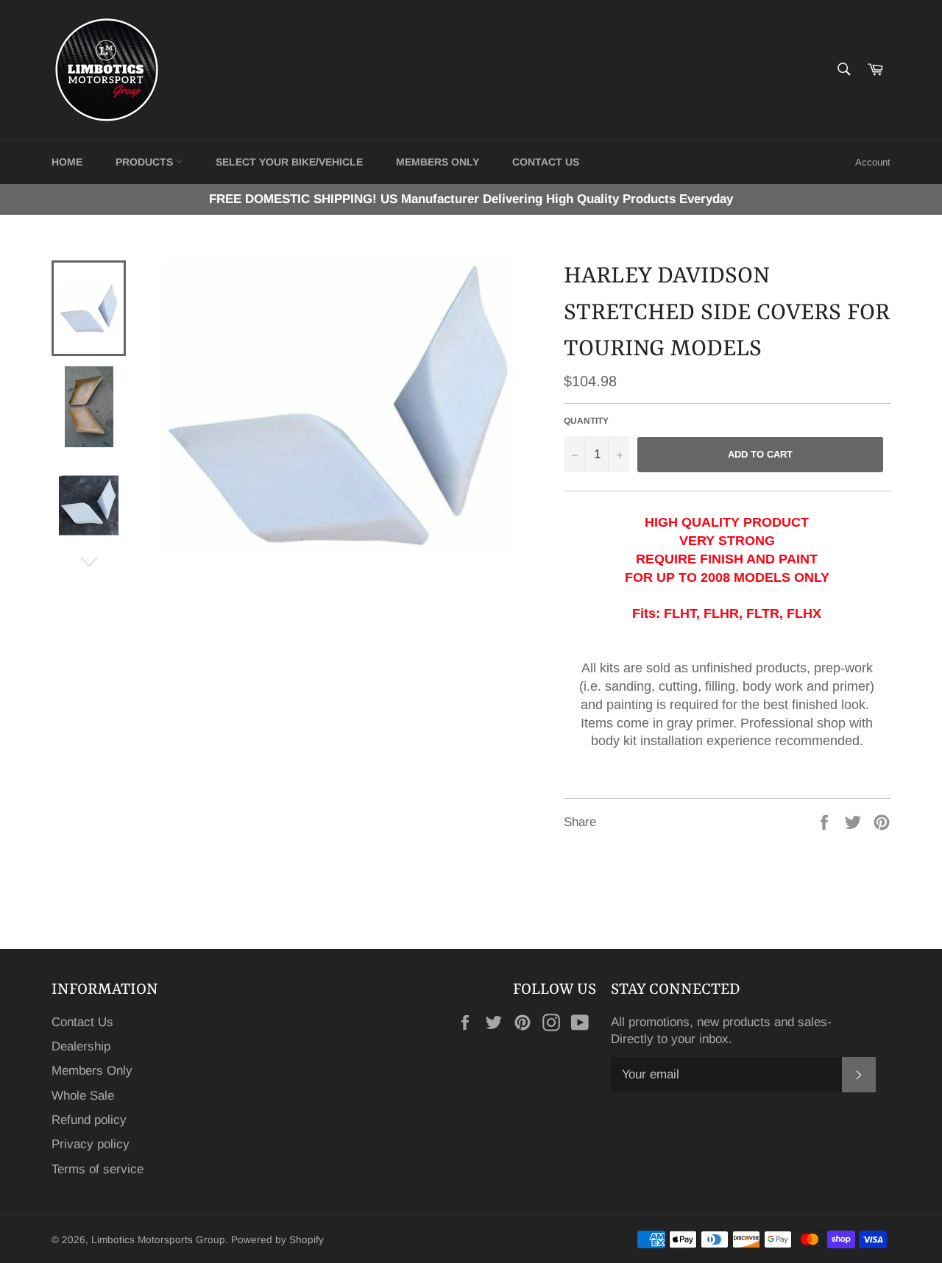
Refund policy (89, 1120)
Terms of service (98, 1169)
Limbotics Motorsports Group (158, 1239)
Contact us (545, 162)
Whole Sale (83, 1096)
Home (67, 162)
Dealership (81, 1046)
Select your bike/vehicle (289, 162)
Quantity (586, 421)
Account (872, 162)
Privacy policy (91, 1144)
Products (146, 162)
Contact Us (82, 1022)
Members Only (437, 162)
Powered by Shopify (277, 1239)
